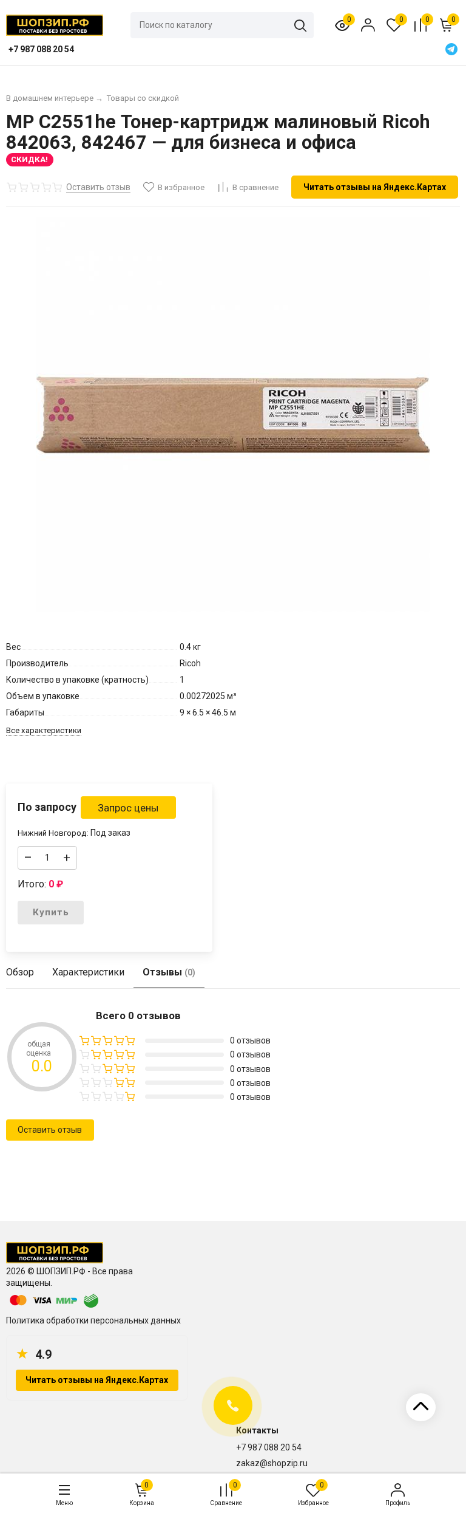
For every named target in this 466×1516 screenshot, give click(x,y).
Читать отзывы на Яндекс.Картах (374, 187)
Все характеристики (43, 730)
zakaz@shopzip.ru (272, 1463)
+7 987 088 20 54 (269, 1447)
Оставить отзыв (50, 1130)
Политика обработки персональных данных (93, 1320)
